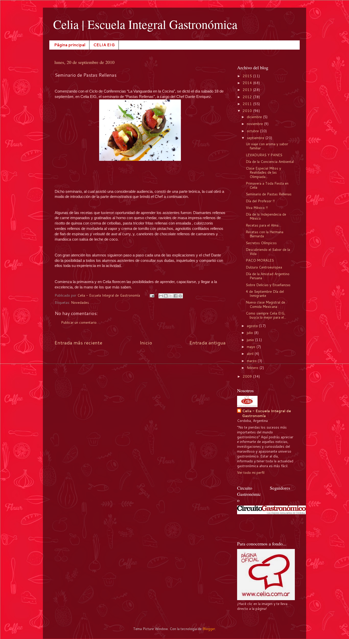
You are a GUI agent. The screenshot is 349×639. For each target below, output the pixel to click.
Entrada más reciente (78, 342)
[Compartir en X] (170, 295)
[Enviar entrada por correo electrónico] (151, 295)
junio (251, 339)
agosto (253, 325)
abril (250, 353)
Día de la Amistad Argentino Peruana (267, 275)
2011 (248, 103)
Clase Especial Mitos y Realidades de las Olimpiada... (263, 172)
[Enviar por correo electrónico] (161, 295)
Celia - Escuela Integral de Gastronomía (266, 413)
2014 (248, 82)
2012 (248, 96)
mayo (251, 346)
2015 (248, 75)
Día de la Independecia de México (266, 216)
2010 (248, 110)
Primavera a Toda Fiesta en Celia (267, 185)
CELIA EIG (104, 45)
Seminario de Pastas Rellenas (269, 194)
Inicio (146, 342)
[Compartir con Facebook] (175, 295)
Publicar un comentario (79, 322)
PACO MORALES (260, 260)
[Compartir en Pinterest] (180, 295)
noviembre (255, 123)
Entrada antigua (207, 342)
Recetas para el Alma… (263, 225)
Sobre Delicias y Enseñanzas (268, 284)
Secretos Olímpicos (261, 242)
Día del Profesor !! (260, 200)
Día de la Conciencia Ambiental (270, 161)
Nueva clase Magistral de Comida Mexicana (265, 304)
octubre (253, 130)
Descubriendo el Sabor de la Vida (268, 251)
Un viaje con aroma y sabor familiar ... (267, 145)
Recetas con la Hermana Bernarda (264, 233)
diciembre (255, 116)
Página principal (69, 45)
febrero (253, 367)
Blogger (209, 628)
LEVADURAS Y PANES (264, 154)
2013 (248, 89)
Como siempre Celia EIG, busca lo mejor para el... (266, 315)
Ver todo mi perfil (250, 472)
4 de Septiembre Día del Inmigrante (265, 293)
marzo (252, 360)
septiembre (256, 137)
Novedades (80, 302)
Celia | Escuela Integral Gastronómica (145, 24)
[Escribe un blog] (165, 295)
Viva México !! (257, 207)
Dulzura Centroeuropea (264, 267)
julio (250, 332)
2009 (248, 376)
